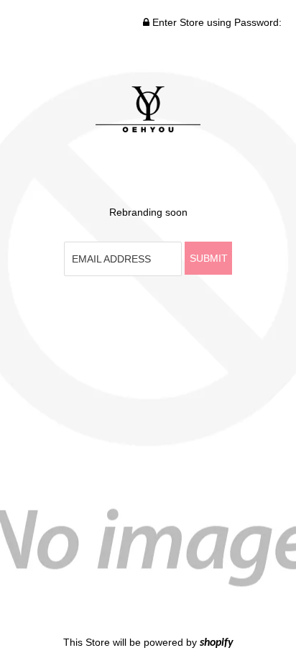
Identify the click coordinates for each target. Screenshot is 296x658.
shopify (216, 643)
